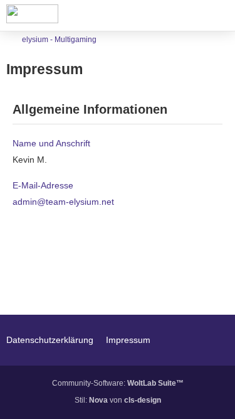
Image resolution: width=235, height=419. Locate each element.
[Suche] (156, 15)
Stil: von (118, 400)
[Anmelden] (187, 15)
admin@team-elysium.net (63, 202)
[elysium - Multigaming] (32, 13)
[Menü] (218, 15)
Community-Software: (118, 383)
